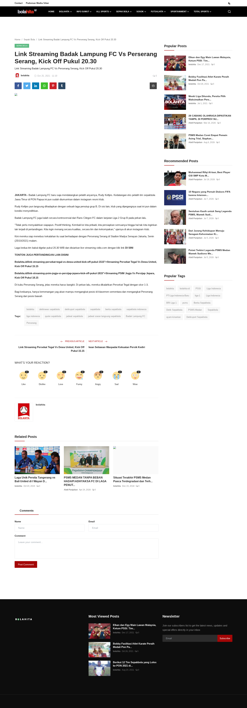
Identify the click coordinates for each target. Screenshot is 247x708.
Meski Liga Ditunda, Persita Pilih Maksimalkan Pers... (207, 98)
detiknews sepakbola (49, 309)
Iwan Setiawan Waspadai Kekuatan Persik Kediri (117, 347)
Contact (19, 3)
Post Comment (26, 564)
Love (60, 384)
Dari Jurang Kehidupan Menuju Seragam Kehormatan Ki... (206, 232)
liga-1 (197, 295)
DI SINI (129, 247)
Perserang (31, 323)
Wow (135, 384)
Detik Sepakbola (174, 310)
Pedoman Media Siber (37, 3)
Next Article (96, 341)
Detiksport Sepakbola (197, 317)
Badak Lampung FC (135, 316)
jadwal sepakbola (74, 316)
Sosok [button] (140, 11)
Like (24, 384)
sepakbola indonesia (136, 309)
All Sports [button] (102, 11)
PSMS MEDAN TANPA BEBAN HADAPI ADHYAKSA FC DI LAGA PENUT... (85, 481)
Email (92, 521)
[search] (229, 12)
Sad (116, 384)
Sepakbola (213, 310)
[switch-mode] (229, 3)
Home (51, 11)
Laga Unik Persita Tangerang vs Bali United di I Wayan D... (35, 479)
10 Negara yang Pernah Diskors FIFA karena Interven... (209, 193)
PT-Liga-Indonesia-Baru (177, 295)
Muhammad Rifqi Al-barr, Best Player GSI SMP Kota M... (209, 174)
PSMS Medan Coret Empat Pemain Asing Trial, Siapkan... (208, 137)
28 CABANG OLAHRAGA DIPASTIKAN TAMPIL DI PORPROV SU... (210, 117)
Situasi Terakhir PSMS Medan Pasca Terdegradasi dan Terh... (133, 479)
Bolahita (19, 261)
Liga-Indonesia (213, 295)
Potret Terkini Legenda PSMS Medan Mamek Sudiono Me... (209, 252)
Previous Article (74, 341)
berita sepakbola (113, 309)
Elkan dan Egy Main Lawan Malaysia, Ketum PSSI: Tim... (210, 59)
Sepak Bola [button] (122, 11)
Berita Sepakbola (202, 303)
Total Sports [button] (201, 11)
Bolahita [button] (64, 11)
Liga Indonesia (214, 288)
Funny (79, 384)
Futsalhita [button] (157, 11)
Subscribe (225, 638)
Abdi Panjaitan (71, 490)
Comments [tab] (27, 510)
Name (18, 521)
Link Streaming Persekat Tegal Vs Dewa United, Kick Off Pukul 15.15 (51, 349)
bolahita (30, 309)
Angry (98, 384)
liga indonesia (33, 316)
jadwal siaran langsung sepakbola (104, 316)
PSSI (198, 288)
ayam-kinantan (173, 317)
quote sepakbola (53, 316)
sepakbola (95, 309)
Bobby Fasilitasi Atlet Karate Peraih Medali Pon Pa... (209, 78)
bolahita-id (185, 288)
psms (185, 303)
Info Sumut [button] (83, 11)
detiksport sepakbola (75, 309)
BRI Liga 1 (171, 303)
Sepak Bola (29, 39)
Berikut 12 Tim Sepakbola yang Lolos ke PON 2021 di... (134, 664)
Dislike (42, 384)
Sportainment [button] (179, 11)
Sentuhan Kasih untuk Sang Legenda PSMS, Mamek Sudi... (210, 213)
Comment (20, 535)
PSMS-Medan (195, 310)
